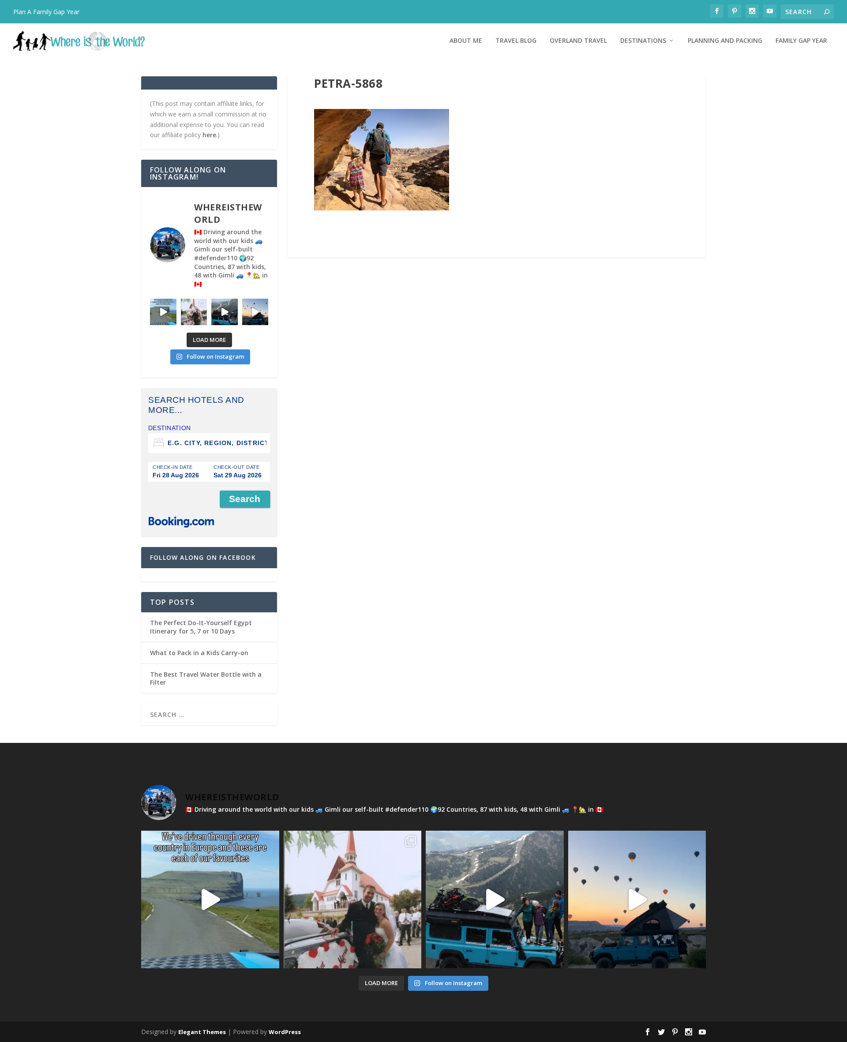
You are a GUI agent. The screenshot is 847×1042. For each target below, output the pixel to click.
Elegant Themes (202, 1032)
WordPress (285, 1032)
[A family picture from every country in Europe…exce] (224, 312)
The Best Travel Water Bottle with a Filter (206, 678)
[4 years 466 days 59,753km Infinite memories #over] (255, 312)
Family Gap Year (801, 41)
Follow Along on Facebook (203, 557)
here (209, 135)
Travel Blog (515, 41)
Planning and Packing (725, 41)
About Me (466, 41)
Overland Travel (578, 41)
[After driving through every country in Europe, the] (163, 312)
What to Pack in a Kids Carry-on (199, 652)
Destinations (643, 41)
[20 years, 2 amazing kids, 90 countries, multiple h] (194, 312)
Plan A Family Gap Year (46, 11)
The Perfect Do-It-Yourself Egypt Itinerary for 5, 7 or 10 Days (201, 626)
